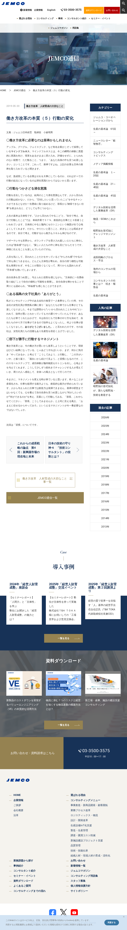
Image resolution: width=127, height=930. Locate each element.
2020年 (105, 467)
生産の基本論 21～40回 (104, 185)
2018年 (105, 484)
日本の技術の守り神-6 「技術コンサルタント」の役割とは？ (59, 450)
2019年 (105, 476)
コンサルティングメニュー (85, 800)
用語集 (75, 28)
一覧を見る (63, 638)
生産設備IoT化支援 (81, 825)
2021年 (105, 459)
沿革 (15, 815)
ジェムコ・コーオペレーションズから (104, 119)
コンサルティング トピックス (104, 154)
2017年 (105, 493)
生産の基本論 (100, 295)
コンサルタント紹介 (77, 18)
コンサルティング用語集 (84, 875)
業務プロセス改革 (80, 810)
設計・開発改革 (79, 820)
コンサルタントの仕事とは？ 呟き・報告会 (104, 284)
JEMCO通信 (19, 90)
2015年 (105, 509)
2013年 (105, 526)
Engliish (51, 10)
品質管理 (76, 845)
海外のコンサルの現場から (104, 270)
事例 (60, 18)
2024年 (105, 434)
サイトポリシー (79, 890)
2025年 (105, 425)
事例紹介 (18, 865)
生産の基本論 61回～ (104, 130)
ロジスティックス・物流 (84, 815)
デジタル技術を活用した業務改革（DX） (104, 209)
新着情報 (27, 10)
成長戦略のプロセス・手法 (103, 259)
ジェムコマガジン (59, 28)
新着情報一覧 (78, 865)
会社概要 (18, 810)
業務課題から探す (23, 860)
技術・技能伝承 (79, 850)
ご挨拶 (17, 805)
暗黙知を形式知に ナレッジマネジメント (104, 234)
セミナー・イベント (101, 18)
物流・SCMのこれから (104, 220)
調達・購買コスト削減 (83, 835)
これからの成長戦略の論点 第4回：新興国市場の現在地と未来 (28, 450)
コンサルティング (45, 18)
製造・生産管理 (79, 830)
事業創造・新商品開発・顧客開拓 (89, 805)
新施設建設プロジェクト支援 (87, 840)
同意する (112, 922)
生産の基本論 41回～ (104, 197)
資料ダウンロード (23, 880)
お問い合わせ (78, 860)
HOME (3, 90)
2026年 (105, 417)
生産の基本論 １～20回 (104, 174)
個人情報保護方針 (80, 885)
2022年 (105, 451)
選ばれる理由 (25, 18)
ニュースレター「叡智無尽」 (104, 142)
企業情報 (38, 10)
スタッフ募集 (78, 880)
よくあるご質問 (22, 885)
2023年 (105, 442)
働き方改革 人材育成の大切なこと (104, 247)
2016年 (105, 501)
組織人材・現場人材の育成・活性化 (90, 855)
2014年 (105, 518)
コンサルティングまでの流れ (29, 890)
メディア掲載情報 (103, 163)
